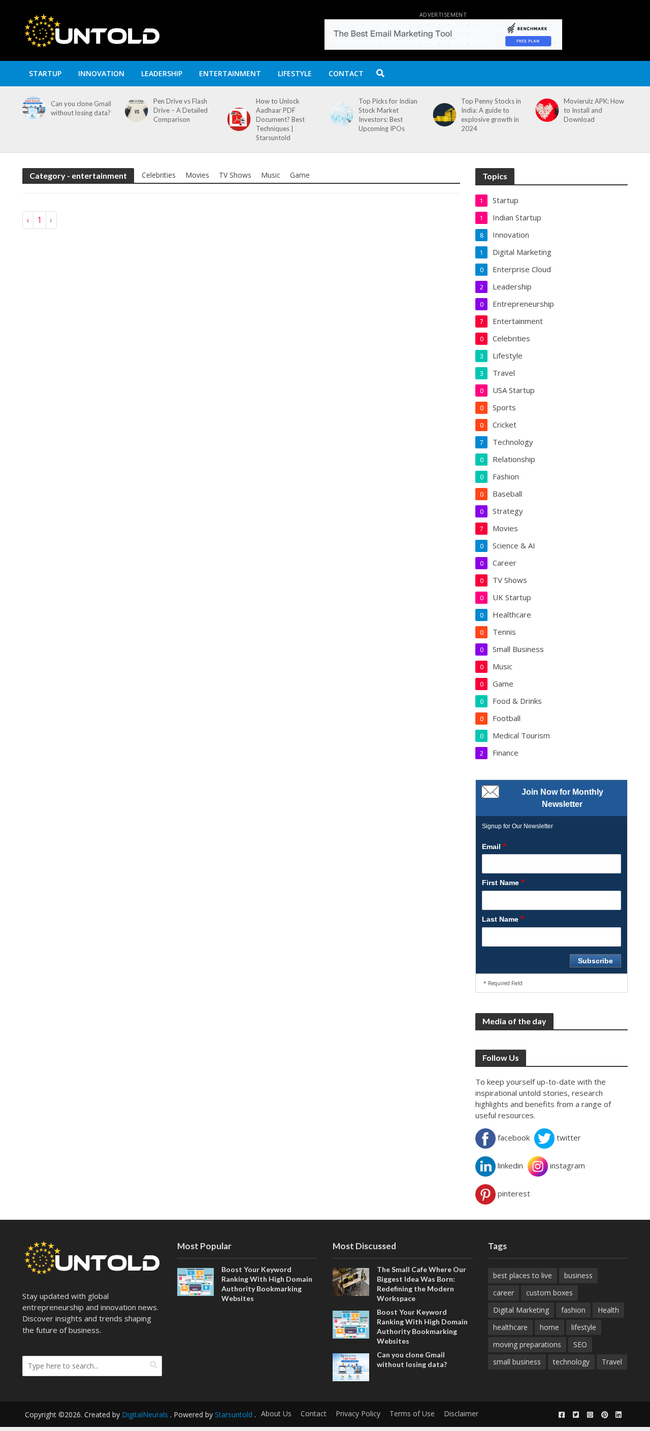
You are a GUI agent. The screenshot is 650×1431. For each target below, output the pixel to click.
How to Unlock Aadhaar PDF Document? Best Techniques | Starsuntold (280, 119)
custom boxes (549, 1292)
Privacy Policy (358, 1413)
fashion (573, 1310)
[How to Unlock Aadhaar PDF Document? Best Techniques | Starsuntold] (237, 119)
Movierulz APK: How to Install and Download (594, 110)
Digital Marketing (521, 1310)
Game (300, 175)
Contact (346, 73)
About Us (276, 1413)
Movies (197, 175)
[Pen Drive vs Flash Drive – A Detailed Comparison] (134, 110)
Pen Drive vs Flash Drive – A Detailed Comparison (180, 110)
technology (571, 1362)
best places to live (522, 1275)
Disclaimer (461, 1413)
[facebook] (562, 1415)
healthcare (510, 1327)
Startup (45, 73)
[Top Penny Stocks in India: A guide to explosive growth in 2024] (442, 114)
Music (270, 175)
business (578, 1275)
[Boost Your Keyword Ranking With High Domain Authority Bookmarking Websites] (195, 1281)
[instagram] (590, 1415)
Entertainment (230, 73)
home (549, 1327)
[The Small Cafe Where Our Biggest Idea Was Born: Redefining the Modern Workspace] (351, 1281)
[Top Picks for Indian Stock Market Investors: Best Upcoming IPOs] (339, 114)
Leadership (161, 73)
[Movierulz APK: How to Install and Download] (545, 110)
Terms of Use (412, 1413)
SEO (580, 1344)
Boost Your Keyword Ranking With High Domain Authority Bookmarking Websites (266, 1284)
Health (608, 1310)
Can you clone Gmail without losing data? (81, 108)
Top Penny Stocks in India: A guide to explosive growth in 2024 (491, 115)
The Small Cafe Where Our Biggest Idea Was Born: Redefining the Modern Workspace (421, 1284)
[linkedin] (618, 1415)
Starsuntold (233, 1414)
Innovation (101, 73)
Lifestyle (295, 73)
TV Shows (235, 175)
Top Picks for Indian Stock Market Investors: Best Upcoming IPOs (388, 115)
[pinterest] (604, 1415)
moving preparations (527, 1344)
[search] (153, 1365)
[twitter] (576, 1415)
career (503, 1292)
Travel (612, 1362)
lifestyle (583, 1327)
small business (517, 1362)
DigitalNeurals (145, 1414)
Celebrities (159, 175)
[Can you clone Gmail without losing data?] (31, 108)
